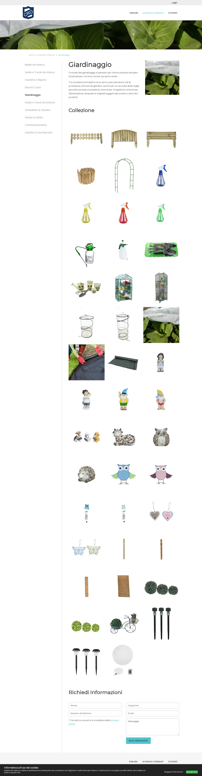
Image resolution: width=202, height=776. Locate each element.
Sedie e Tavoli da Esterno (40, 102)
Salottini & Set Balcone (38, 132)
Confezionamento (36, 125)
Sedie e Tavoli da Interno (40, 72)
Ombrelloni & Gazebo (37, 110)
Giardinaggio (33, 95)
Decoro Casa (33, 87)
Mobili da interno (35, 64)
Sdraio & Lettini (34, 117)
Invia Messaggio (138, 740)
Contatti (172, 12)
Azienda (133, 12)
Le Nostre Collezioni (153, 12)
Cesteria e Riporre (35, 80)
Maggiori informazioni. (174, 772)
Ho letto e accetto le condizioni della (94, 722)
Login (174, 2)
